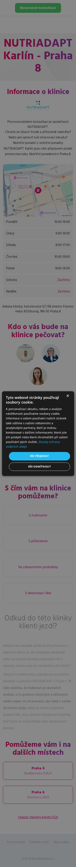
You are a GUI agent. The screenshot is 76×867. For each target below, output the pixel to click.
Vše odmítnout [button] (39, 466)
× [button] (67, 395)
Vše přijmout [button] (39, 456)
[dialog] (38, 433)
